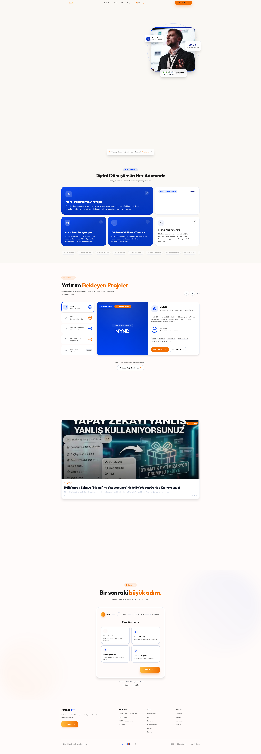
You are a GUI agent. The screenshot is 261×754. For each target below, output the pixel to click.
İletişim (129, 3)
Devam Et (148, 669)
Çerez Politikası (195, 744)
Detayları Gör (158, 349)
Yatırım (116, 3)
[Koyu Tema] (122, 744)
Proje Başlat (68, 724)
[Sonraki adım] (196, 108)
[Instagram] (74, 118)
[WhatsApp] (70, 118)
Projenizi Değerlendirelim (129, 368)
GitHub (178, 725)
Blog (122, 3)
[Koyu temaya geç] (143, 2)
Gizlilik (172, 744)
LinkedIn (179, 713)
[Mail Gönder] (65, 118)
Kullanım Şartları (182, 744)
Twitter (178, 717)
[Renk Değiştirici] (129, 744)
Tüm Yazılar (192, 414)
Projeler (150, 721)
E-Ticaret (122, 725)
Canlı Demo (179, 349)
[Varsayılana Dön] (135, 744)
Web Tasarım (123, 717)
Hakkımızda (151, 713)
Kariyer (149, 728)
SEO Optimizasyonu (126, 721)
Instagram (179, 721)
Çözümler (107, 3)
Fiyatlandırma (152, 725)
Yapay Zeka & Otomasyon (128, 713)
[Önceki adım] (158, 108)
